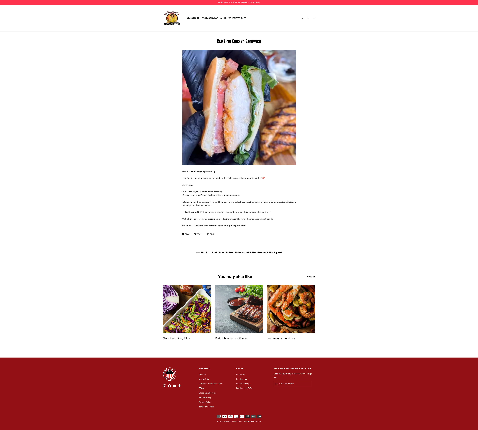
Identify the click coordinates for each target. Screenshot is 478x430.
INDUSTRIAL (192, 18)
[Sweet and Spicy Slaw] (187, 309)
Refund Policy (205, 397)
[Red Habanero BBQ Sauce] (239, 309)
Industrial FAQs (243, 383)
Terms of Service (206, 407)
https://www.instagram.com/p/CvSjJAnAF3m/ (224, 225)
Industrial (240, 374)
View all (311, 276)
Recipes (202, 374)
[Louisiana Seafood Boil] (291, 309)
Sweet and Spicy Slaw (176, 338)
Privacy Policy (205, 402)
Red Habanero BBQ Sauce (231, 338)
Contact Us (204, 379)
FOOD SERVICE (210, 18)
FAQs (201, 388)
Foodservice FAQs (244, 388)
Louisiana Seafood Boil (281, 338)
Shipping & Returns (207, 393)
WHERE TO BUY (237, 18)
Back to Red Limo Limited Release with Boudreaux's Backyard (241, 252)
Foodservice (241, 379)
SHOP (223, 18)
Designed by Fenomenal (252, 421)
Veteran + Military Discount (211, 383)
